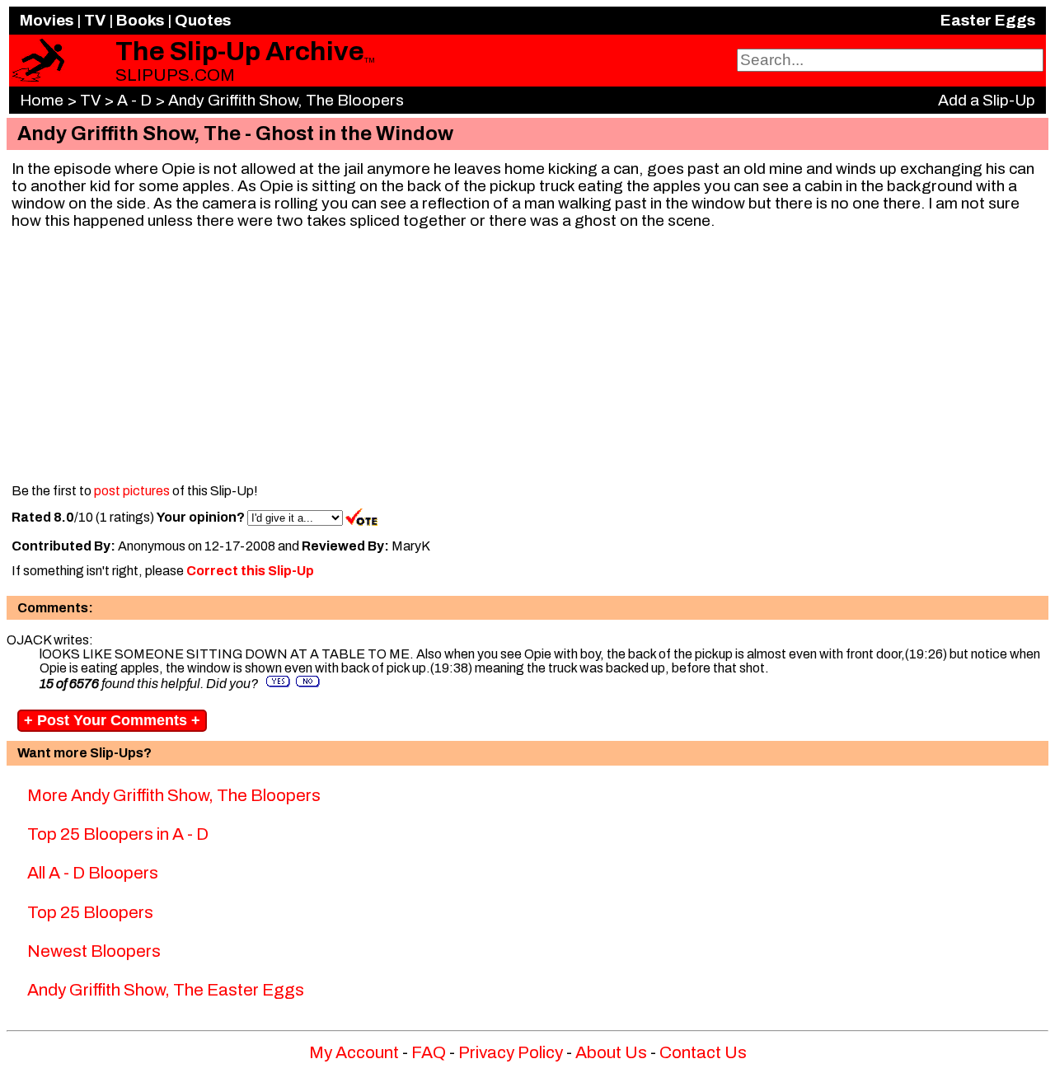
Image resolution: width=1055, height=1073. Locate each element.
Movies (46, 20)
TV (95, 20)
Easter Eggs (987, 20)
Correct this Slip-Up (250, 571)
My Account (354, 1052)
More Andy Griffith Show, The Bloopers (174, 795)
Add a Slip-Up (986, 100)
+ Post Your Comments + (112, 720)
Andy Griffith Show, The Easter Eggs (165, 990)
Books (140, 20)
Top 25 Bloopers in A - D (118, 834)
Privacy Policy (510, 1052)
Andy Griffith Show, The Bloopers (286, 100)
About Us (611, 1052)
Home (41, 100)
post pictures (132, 491)
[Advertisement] (527, 357)
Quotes (203, 20)
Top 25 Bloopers (90, 912)
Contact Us (703, 1052)
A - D (134, 100)
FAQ (428, 1052)
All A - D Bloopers (92, 873)
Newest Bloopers (94, 951)
